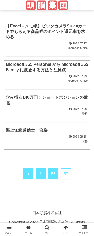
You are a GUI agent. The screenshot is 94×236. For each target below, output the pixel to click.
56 (53, 174)
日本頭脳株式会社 (47, 213)
